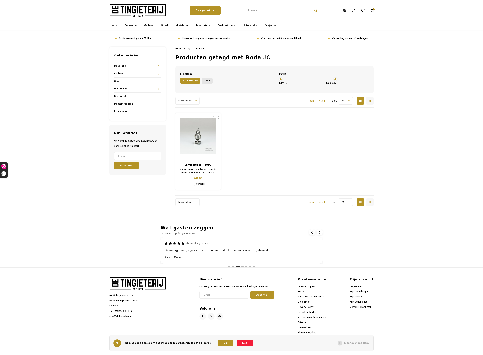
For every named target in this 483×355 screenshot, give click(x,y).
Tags (189, 48)
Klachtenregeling (307, 332)
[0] (372, 10)
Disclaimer (304, 302)
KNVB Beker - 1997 (198, 164)
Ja (225, 343)
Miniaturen (182, 25)
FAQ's (301, 291)
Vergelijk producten (360, 307)
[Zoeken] (315, 10)
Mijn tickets (356, 297)
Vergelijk (200, 184)
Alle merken (190, 80)
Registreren (356, 286)
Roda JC (200, 48)
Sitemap (302, 322)
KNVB (207, 80)
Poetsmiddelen (226, 25)
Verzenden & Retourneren (312, 317)
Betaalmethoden (307, 312)
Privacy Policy (305, 307)
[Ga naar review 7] (254, 266)
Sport (164, 25)
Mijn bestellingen (359, 291)
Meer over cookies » (357, 343)
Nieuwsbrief (304, 327)
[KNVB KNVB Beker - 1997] (198, 136)
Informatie (250, 25)
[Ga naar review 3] (238, 266)
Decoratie (131, 25)
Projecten (271, 25)
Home (113, 25)
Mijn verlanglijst (358, 302)
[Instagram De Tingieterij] (211, 316)
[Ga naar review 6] (250, 266)
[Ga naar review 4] (242, 266)
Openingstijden (306, 286)
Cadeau (149, 25)
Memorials (203, 25)
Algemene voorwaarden (311, 297)
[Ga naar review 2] (233, 266)
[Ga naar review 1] (229, 266)
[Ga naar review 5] (246, 266)
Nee (244, 343)
